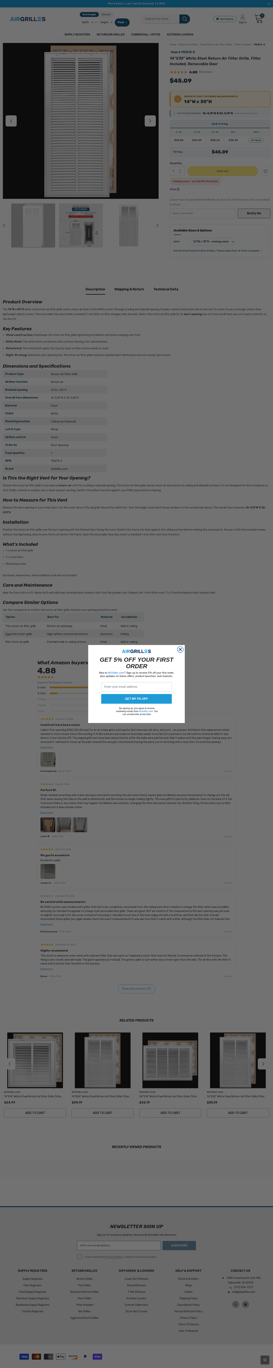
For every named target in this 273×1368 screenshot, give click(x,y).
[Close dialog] (180, 649)
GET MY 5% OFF (136, 698)
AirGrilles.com (116, 672)
